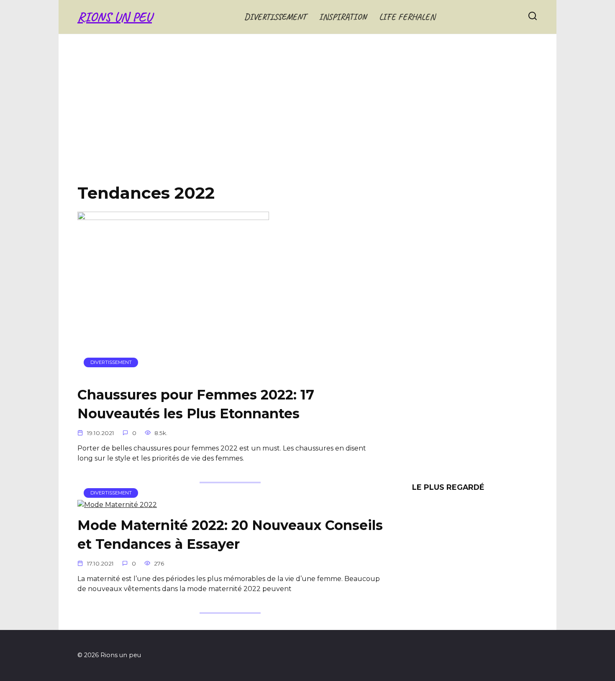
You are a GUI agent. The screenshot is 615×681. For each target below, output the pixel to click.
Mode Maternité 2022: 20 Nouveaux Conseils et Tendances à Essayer (230, 535)
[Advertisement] (307, 115)
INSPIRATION (342, 16)
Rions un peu (114, 17)
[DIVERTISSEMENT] (173, 374)
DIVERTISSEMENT (275, 16)
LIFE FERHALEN (407, 16)
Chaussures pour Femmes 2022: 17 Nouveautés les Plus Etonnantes (195, 404)
